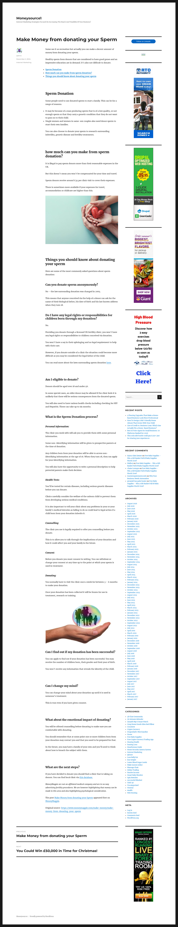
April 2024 (131, 575)
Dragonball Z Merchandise (137, 732)
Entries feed (131, 813)
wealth (129, 790)
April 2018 (131, 661)
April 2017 (131, 692)
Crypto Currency (133, 729)
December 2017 (133, 671)
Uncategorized (133, 785)
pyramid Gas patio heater (137, 481)
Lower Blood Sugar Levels (137, 762)
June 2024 (131, 570)
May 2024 (131, 572)
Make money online (135, 765)
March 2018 (131, 664)
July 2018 (130, 653)
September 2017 (133, 679)
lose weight (131, 760)
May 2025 (131, 542)
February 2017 (132, 697)
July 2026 (131, 506)
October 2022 (132, 620)
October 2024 (132, 559)
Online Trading (133, 770)
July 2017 (130, 684)
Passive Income (133, 773)
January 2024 (132, 582)
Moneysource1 (29, 18)
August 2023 (132, 595)
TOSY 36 (130, 783)
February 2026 (133, 519)
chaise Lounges (133, 468)
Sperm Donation (53, 69)
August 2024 (132, 565)
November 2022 (133, 618)
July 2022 (130, 628)
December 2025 (133, 524)
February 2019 (132, 636)
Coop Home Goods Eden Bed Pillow (140, 724)
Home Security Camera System (139, 750)
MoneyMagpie (52, 801)
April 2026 (131, 514)
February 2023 (132, 610)
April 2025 (131, 544)
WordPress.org (133, 818)
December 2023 (133, 585)
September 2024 (133, 562)
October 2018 (132, 646)
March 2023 (131, 608)
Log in (129, 810)
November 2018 (133, 643)
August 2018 (132, 651)
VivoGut (130, 788)
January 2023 (132, 613)
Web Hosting (132, 793)
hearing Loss (132, 745)
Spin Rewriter (132, 778)
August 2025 (132, 534)
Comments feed (133, 815)
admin (19, 56)
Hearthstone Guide (134, 747)
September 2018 (133, 648)
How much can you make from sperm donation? (68, 73)
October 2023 (132, 590)
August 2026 (132, 504)
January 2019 (132, 638)
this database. (86, 777)
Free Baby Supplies (134, 737)
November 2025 (133, 526)
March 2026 (132, 516)
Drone (129, 734)
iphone (130, 755)
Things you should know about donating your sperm (70, 76)
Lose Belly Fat (132, 757)
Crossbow (131, 727)
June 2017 (131, 687)
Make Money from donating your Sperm (73, 797)
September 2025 (133, 532)
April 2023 (131, 605)
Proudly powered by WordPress (42, 916)
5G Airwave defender (135, 719)
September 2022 (133, 623)
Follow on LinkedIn (143, 41)
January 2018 (132, 669)
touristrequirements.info (137, 476)
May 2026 (131, 511)
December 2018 (133, 641)
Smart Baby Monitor (135, 775)
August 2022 (132, 626)
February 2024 (132, 580)
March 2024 (132, 577)
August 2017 (132, 681)
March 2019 (131, 633)
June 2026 (131, 509)
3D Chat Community (135, 717)
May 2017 (131, 689)
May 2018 (131, 659)
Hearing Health (133, 742)
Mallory (130, 463)
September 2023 (133, 593)
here (109, 362)
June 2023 (131, 600)
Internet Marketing (23, 62)
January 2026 (132, 521)
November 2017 (133, 674)
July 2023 (130, 598)
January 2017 (132, 699)
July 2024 (130, 567)
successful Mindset (134, 780)
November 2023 (133, 587)
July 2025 (130, 537)
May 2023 (131, 603)
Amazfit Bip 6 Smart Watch (137, 722)
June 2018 (131, 656)
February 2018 (132, 666)
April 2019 (131, 631)
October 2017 (132, 676)
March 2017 (131, 694)
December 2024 (133, 554)
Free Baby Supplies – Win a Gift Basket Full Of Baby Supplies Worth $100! (144, 458)
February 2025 (132, 549)
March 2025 (132, 547)
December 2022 (133, 615)
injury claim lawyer (134, 456)
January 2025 (132, 552)
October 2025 (132, 529)
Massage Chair (133, 767)
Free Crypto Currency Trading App (140, 740)
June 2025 (131, 539)
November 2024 (133, 557)
